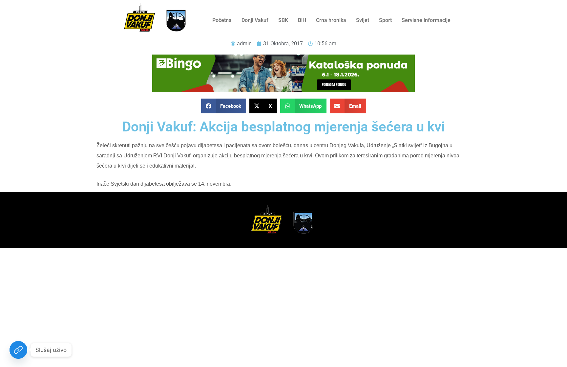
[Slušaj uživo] (18, 350)
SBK (283, 20)
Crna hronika (331, 20)
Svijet (362, 20)
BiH (302, 20)
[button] (223, 106)
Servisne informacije (426, 20)
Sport (385, 20)
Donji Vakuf (255, 20)
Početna (222, 20)
